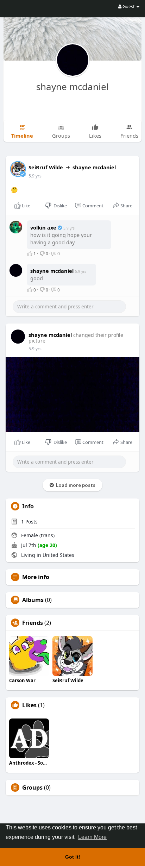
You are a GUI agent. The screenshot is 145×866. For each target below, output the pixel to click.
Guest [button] (128, 6)
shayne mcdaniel (72, 86)
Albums (33, 600)
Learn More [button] (92, 837)
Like (25, 205)
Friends (32, 623)
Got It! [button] (72, 857)
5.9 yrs (35, 176)
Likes (29, 705)
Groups (32, 787)
